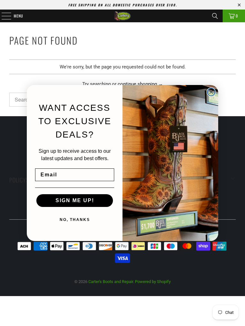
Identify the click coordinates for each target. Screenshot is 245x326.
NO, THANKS (75, 219)
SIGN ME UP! (75, 200)
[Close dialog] (211, 92)
